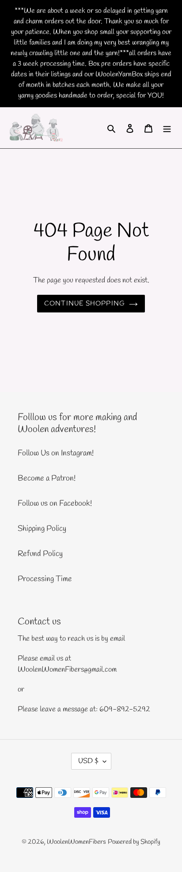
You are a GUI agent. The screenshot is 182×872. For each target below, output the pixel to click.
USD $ (88, 761)
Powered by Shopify (134, 842)
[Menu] (167, 127)
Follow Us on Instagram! (56, 453)
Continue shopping (84, 303)
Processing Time (45, 579)
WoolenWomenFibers (76, 842)
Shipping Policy (42, 528)
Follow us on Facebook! (55, 503)
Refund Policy (40, 554)
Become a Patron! (47, 478)
